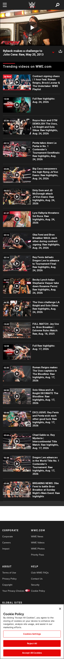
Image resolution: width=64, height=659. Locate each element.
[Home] (32, 5)
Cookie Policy (38, 591)
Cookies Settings (32, 634)
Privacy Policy (9, 578)
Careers (6, 542)
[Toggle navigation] (4, 5)
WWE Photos (38, 548)
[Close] (60, 608)
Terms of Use (9, 572)
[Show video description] (53, 51)
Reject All (32, 643)
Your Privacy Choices (9, 591)
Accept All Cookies (32, 652)
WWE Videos (37, 542)
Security (35, 584)
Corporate (7, 536)
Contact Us (37, 578)
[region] (32, 631)
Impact (5, 548)
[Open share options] (60, 51)
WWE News (37, 536)
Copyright (7, 584)
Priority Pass (37, 554)
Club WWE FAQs (38, 572)
